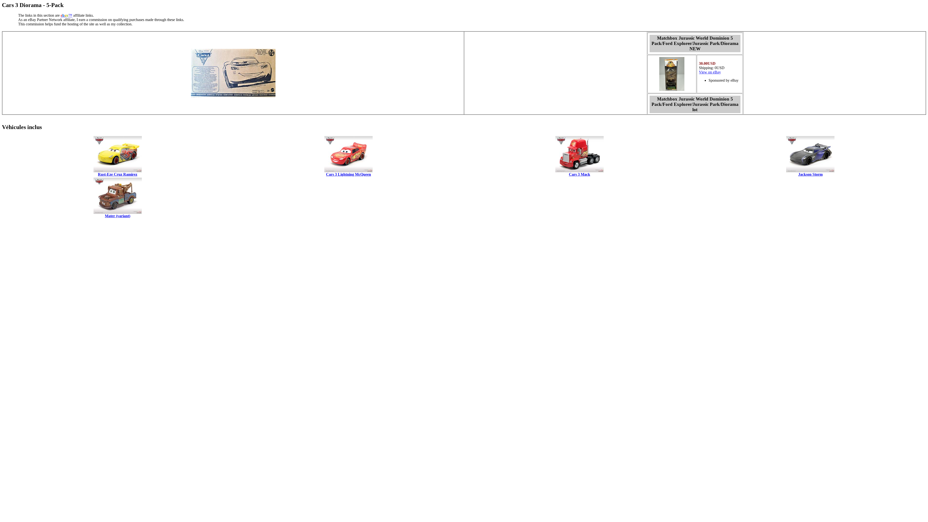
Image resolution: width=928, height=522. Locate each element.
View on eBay (710, 72)
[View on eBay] (672, 89)
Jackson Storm (810, 174)
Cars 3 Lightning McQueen (348, 174)
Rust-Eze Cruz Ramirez (117, 174)
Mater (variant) (117, 216)
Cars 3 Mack (579, 174)
